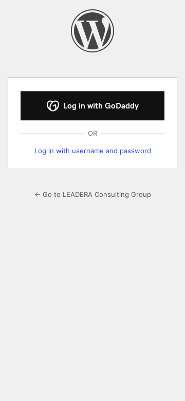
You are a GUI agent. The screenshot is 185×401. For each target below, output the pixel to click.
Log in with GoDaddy (100, 106)
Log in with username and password (92, 151)
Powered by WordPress (92, 30)
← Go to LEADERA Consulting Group (92, 194)
